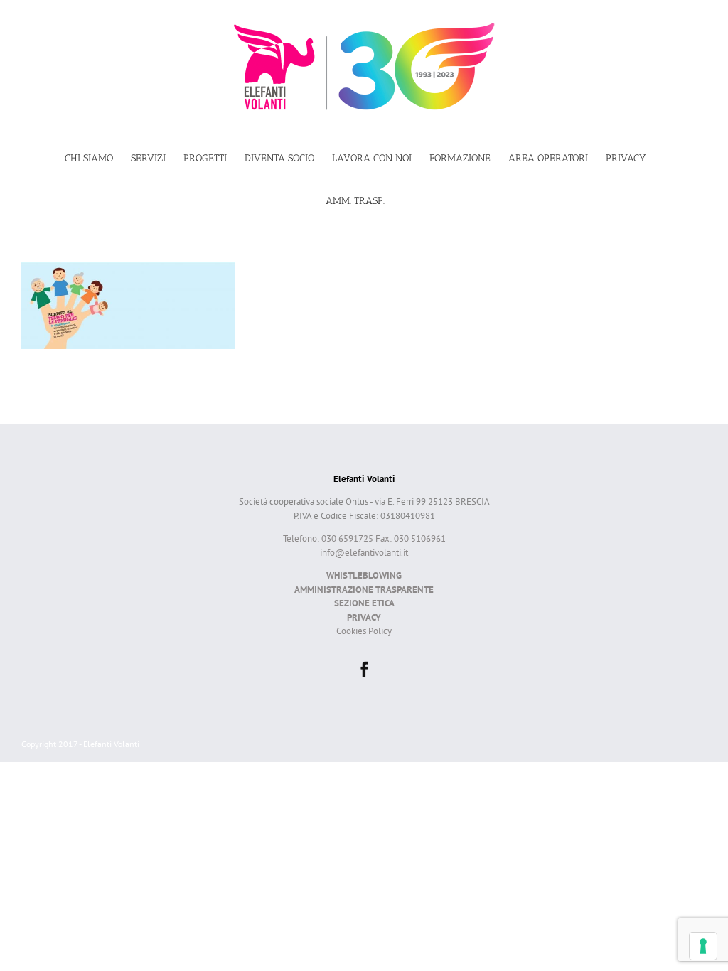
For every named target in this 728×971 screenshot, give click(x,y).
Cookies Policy (364, 631)
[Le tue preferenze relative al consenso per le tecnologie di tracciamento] (703, 946)
